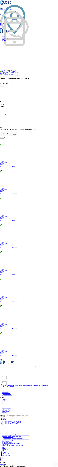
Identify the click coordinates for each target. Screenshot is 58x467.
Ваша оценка (3, 114)
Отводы (5, 70)
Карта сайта (4, 412)
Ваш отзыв (2, 123)
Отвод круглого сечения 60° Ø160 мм (9, 301)
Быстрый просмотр (3, 162)
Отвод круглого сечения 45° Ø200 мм (9, 328)
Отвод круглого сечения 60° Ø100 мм (9, 274)
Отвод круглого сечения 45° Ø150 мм (7, 72)
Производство (5, 401)
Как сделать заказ (5, 391)
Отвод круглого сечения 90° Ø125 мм (9, 247)
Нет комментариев (10, 380)
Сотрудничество (5, 402)
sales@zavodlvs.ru (6, 371)
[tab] (30, 92)
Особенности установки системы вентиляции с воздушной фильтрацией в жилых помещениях (20, 379)
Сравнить (4, 454)
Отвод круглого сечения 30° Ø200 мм (9, 166)
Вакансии (4, 400)
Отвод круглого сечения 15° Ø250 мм (9, 220)
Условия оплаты (5, 392)
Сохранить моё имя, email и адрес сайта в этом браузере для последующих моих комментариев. (19, 129)
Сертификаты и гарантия (7, 395)
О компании (4, 399)
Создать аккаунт (3, 464)
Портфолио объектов (6, 411)
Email (1, 127)
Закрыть (1, 458)
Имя (1, 125)
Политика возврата (6, 393)
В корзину (2, 86)
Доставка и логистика (6, 394)
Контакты (4, 403)
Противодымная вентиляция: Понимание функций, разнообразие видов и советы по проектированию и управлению (25, 385)
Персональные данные (6, 409)
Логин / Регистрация (6, 455)
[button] (2, 164)
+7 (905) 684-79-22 (3, 21)
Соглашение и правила (6, 410)
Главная (1, 70)
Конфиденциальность (6, 408)
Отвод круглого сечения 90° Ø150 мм (7, 75)
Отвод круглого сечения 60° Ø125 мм (9, 193)
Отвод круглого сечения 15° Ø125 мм (9, 355)
